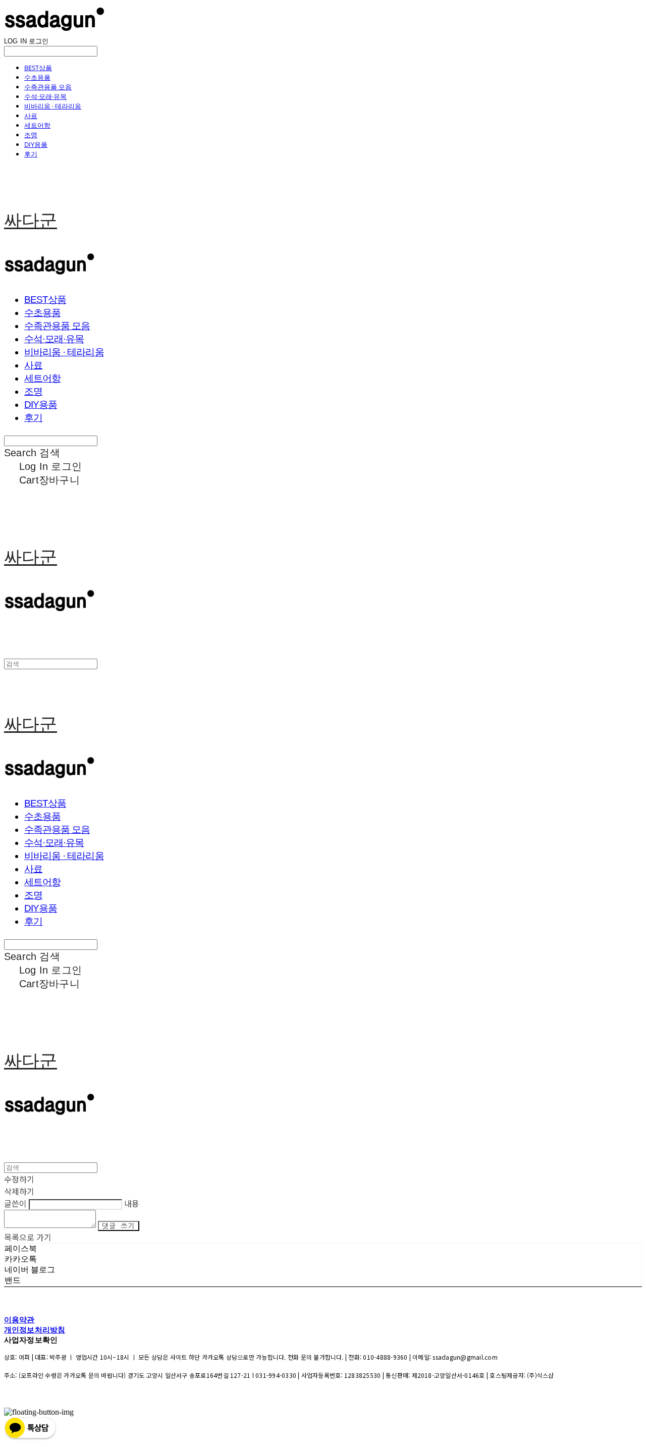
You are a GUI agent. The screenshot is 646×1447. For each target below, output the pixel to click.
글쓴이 (15, 1203)
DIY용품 (35, 144)
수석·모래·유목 (45, 96)
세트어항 (37, 125)
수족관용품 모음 (48, 86)
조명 (30, 134)
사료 (30, 115)
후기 (30, 153)
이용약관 (19, 1319)
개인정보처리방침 (34, 1329)
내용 (131, 1203)
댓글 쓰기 (118, 1225)
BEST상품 (38, 67)
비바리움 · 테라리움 (52, 106)
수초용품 (37, 77)
